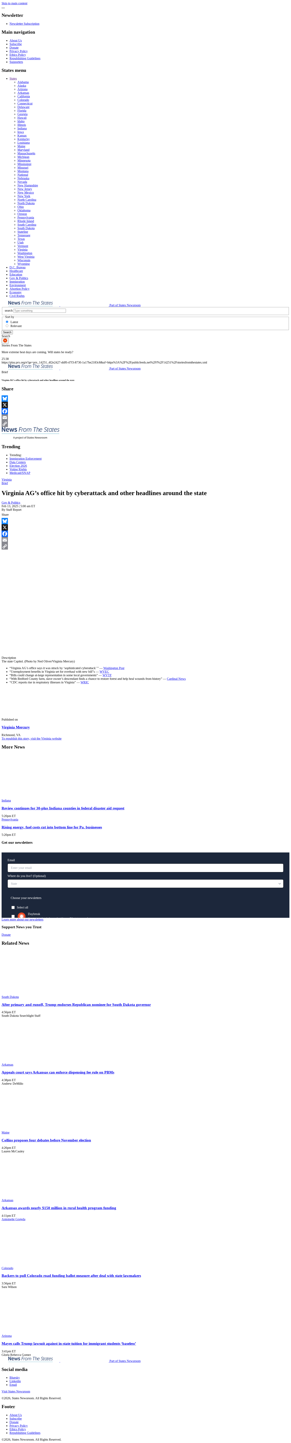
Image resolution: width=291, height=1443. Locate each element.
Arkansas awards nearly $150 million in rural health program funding (59, 1208)
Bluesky (15, 1377)
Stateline (22, 231)
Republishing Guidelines (25, 58)
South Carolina (26, 224)
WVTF (107, 675)
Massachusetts (26, 153)
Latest (14, 322)
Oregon (22, 214)
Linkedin (15, 1381)
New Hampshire (27, 185)
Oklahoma (23, 210)
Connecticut (24, 103)
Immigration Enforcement (26, 458)
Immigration (17, 281)
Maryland (23, 149)
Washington (24, 253)
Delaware (23, 107)
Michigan (23, 157)
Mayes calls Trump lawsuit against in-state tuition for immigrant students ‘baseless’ (69, 1343)
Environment (18, 285)
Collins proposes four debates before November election (46, 1140)
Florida (21, 110)
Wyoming (23, 263)
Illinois (21, 125)
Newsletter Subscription (24, 23)
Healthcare (16, 271)
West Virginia (25, 256)
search (9, 310)
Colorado (23, 100)
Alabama (23, 82)
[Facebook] (145, 411)
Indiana (22, 128)
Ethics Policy (18, 54)
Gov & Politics (19, 278)
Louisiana (23, 142)
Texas (21, 239)
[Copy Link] (145, 424)
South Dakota (26, 228)
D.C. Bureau (18, 267)
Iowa (20, 132)
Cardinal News (176, 678)
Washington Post (113, 668)
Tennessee (23, 235)
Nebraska (23, 178)
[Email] (145, 417)
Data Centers (18, 462)
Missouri (22, 167)
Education (16, 274)
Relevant (16, 326)
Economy (16, 292)
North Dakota (26, 203)
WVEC (104, 671)
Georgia (22, 114)
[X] (145, 405)
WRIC (85, 682)
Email (13, 1384)
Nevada (22, 182)
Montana (23, 171)
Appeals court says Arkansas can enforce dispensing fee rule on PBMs (58, 1072)
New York (23, 196)
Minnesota (23, 160)
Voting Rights (18, 469)
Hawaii (22, 117)
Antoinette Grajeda (13, 1219)
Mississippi (24, 164)
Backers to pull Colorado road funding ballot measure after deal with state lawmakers (71, 1276)
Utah (20, 242)
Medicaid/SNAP (20, 473)
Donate (14, 47)
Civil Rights (17, 296)
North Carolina (26, 199)
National (22, 174)
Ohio (20, 206)
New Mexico (25, 192)
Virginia (22, 249)
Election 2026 (18, 465)
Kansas (22, 135)
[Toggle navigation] (3, 8)
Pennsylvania (25, 217)
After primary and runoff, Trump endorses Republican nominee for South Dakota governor (76, 1005)
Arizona (22, 89)
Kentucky (23, 139)
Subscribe (16, 44)
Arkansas (23, 92)
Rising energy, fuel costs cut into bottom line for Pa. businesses (52, 827)
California (23, 96)
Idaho (21, 121)
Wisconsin (23, 260)
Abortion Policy (19, 288)
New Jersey (24, 189)
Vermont (22, 246)
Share (5, 514)
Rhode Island (25, 221)
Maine (21, 146)
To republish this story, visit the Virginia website (32, 738)
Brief (5, 483)
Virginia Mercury (16, 727)
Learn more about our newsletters (22, 919)
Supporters (16, 62)
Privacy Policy (19, 51)
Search (7, 332)
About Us (16, 40)
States (13, 78)
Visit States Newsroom (16, 1391)
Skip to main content (14, 3)
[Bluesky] (145, 398)
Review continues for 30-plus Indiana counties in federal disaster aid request (63, 808)
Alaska (21, 85)
